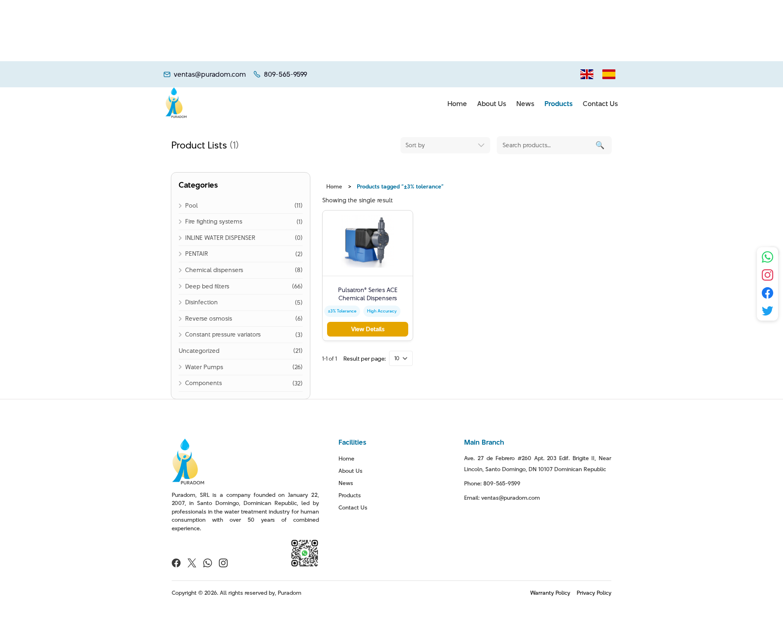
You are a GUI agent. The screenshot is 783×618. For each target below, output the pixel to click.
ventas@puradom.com (210, 74)
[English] (587, 74)
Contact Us (600, 104)
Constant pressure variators (223, 334)
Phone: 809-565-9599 (492, 483)
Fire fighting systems (213, 221)
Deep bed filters (207, 286)
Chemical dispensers (214, 270)
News (525, 104)
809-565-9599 (285, 74)
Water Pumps (204, 367)
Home (457, 104)
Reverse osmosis (208, 318)
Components (203, 383)
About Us (491, 104)
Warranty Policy (550, 593)
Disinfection (201, 302)
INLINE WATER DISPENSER (220, 237)
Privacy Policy (594, 593)
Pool (191, 205)
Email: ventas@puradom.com (502, 498)
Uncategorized (199, 350)
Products (558, 104)
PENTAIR (196, 253)
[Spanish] (609, 74)
